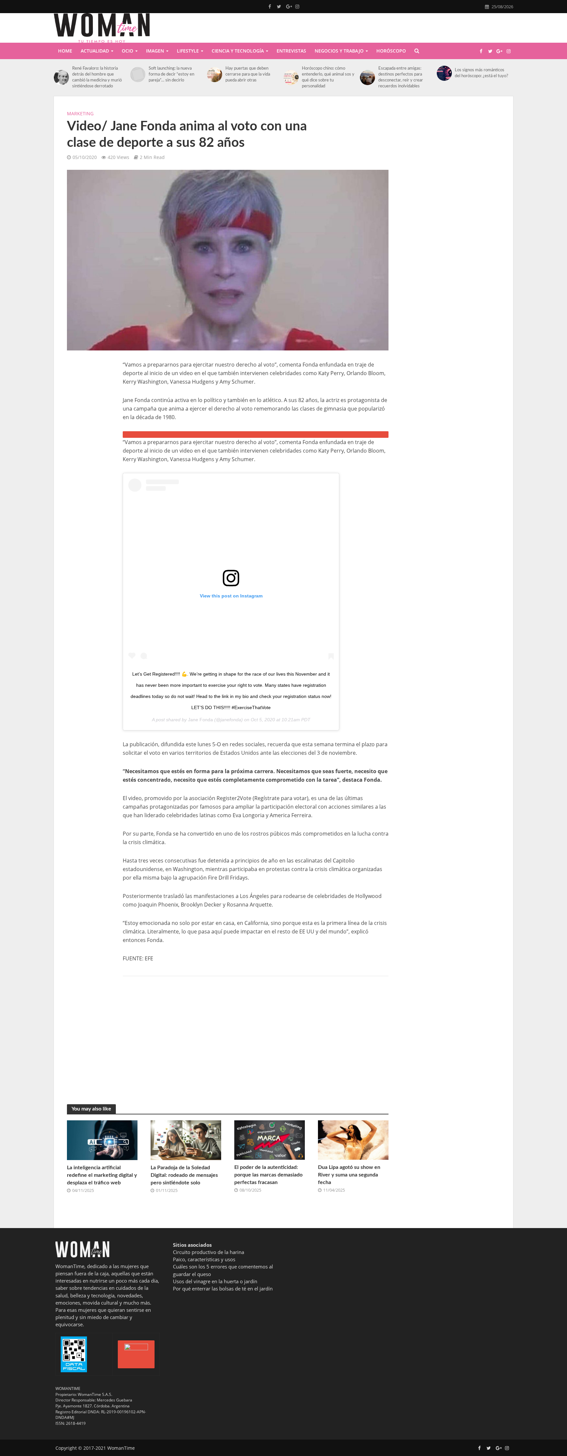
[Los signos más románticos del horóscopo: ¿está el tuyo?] (444, 73)
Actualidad (95, 51)
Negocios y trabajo (339, 51)
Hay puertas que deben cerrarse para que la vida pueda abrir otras (247, 74)
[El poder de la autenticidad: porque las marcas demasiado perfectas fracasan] (269, 1139)
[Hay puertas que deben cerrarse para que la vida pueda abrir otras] (214, 74)
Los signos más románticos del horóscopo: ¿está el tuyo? (481, 73)
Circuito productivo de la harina (208, 1252)
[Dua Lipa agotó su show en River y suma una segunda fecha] (353, 1139)
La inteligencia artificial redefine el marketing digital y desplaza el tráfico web (102, 1175)
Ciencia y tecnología (238, 51)
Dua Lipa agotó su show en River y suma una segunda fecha (349, 1175)
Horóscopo (391, 51)
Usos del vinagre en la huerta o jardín (215, 1281)
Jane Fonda (200, 719)
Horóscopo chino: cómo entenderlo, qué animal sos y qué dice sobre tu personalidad (328, 77)
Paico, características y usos (204, 1259)
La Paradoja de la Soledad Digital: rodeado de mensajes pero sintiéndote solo (184, 1175)
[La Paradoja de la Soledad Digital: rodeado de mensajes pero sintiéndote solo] (186, 1139)
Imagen (155, 51)
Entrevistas (291, 51)
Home (65, 51)
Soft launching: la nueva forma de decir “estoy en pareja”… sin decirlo (171, 74)
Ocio (127, 51)
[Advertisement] (88, 458)
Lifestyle (188, 51)
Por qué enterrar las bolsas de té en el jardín (223, 1288)
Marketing (80, 113)
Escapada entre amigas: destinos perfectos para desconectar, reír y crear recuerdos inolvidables (400, 77)
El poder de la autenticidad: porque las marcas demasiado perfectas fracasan (268, 1175)
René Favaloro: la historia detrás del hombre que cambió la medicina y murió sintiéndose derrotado (97, 77)
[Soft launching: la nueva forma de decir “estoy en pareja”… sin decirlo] (137, 74)
